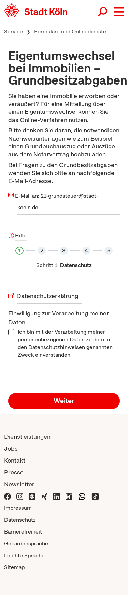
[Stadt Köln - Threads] (32, 496)
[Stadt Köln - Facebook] (7, 496)
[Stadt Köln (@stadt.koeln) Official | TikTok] (95, 496)
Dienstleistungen (27, 436)
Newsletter (19, 484)
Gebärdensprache (26, 543)
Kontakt (14, 460)
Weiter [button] (64, 400)
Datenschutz (20, 519)
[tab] (19, 252)
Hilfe (21, 235)
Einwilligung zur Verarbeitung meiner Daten (58, 317)
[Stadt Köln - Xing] (44, 496)
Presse (14, 472)
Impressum (18, 507)
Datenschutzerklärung (47, 296)
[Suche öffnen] (103, 11)
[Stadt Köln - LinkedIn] (56, 496)
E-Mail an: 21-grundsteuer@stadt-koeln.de (57, 201)
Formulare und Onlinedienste (70, 31)
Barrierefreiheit (23, 531)
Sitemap (14, 567)
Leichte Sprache (24, 555)
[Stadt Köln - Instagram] (19, 496)
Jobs (11, 448)
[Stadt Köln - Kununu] (69, 496)
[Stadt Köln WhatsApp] (82, 496)
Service (13, 31)
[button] (119, 11)
